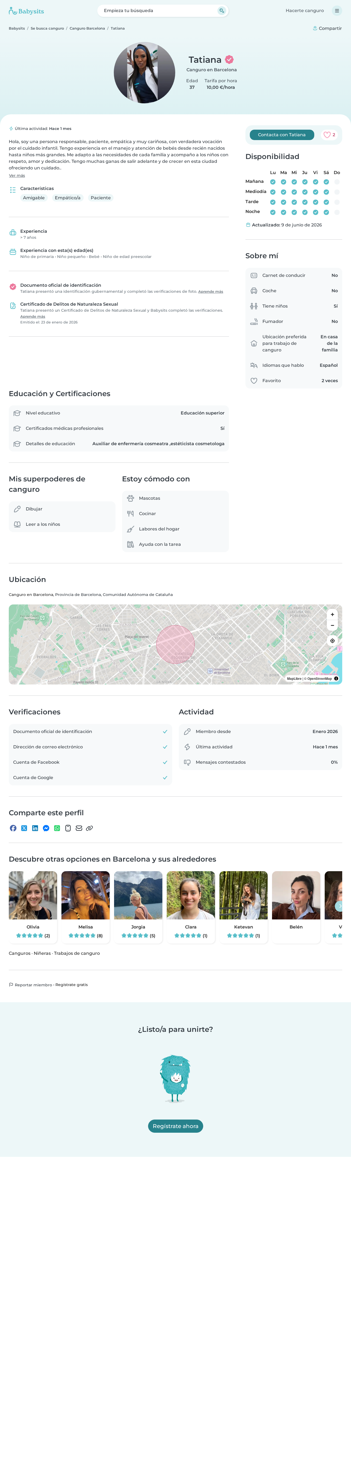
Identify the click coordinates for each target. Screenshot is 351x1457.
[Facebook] (13, 828)
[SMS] (68, 828)
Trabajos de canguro (77, 953)
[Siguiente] (340, 906)
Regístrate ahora (176, 1126)
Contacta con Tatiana (282, 134)
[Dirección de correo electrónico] (79, 828)
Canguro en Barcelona (211, 69)
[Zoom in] (332, 614)
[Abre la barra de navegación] (337, 10)
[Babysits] (26, 10)
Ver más (17, 175)
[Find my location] (332, 640)
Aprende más (210, 291)
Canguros (19, 953)
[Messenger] (46, 828)
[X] (24, 828)
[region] (175, 645)
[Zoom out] (332, 625)
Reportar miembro (33, 984)
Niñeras (42, 953)
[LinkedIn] (35, 828)
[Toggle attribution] (336, 678)
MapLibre (294, 678)
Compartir (330, 28)
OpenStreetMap (319, 678)
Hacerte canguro (305, 10)
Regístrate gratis (71, 984)
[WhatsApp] (57, 828)
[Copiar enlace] (89, 828)
